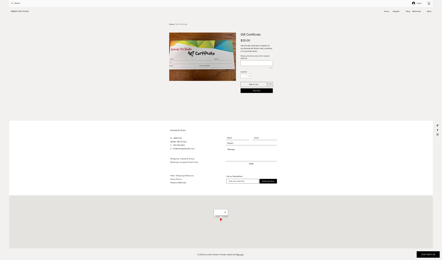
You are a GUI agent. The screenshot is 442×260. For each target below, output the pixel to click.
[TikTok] (437, 125)
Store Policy (176, 179)
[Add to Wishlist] (270, 84)
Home (171, 24)
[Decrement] (242, 76)
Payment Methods (178, 183)
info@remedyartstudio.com (183, 149)
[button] (429, 3)
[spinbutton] (246, 76)
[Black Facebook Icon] (437, 130)
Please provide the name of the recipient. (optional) (255, 57)
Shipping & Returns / (185, 176)
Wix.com (240, 255)
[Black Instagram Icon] (437, 134)
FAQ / (173, 176)
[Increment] (249, 76)
